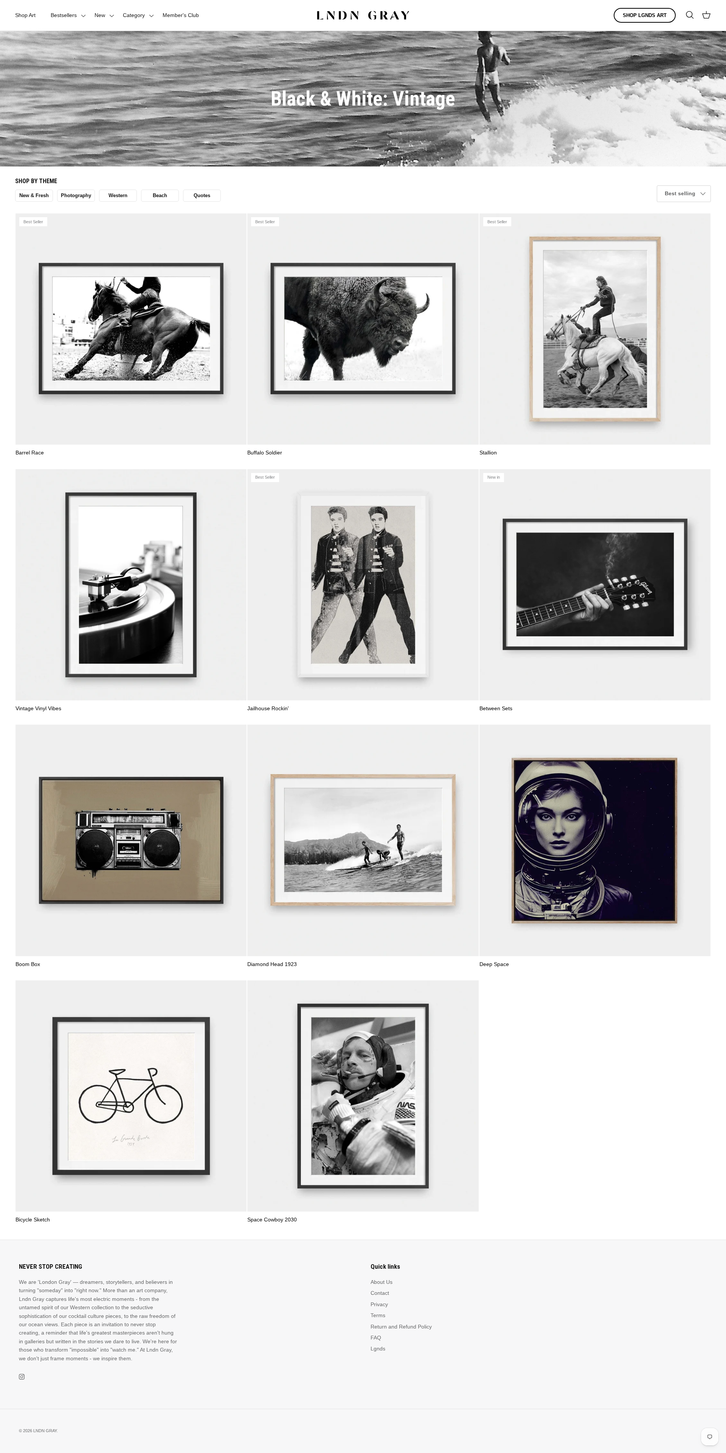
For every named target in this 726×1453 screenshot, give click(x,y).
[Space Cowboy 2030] (362, 1096)
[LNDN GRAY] (363, 15)
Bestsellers (64, 15)
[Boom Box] (131, 840)
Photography (76, 195)
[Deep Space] (594, 840)
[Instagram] (22, 1377)
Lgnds (378, 1349)
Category (134, 15)
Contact (380, 1293)
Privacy (379, 1304)
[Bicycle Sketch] (131, 1096)
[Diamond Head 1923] (362, 840)
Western (118, 195)
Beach (160, 195)
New (100, 15)
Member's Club (181, 15)
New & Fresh (34, 195)
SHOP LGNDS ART (645, 15)
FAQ (376, 1338)
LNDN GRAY (45, 1430)
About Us (381, 1282)
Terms (378, 1315)
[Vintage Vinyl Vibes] (131, 584)
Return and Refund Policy (401, 1327)
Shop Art (25, 15)
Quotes (202, 195)
